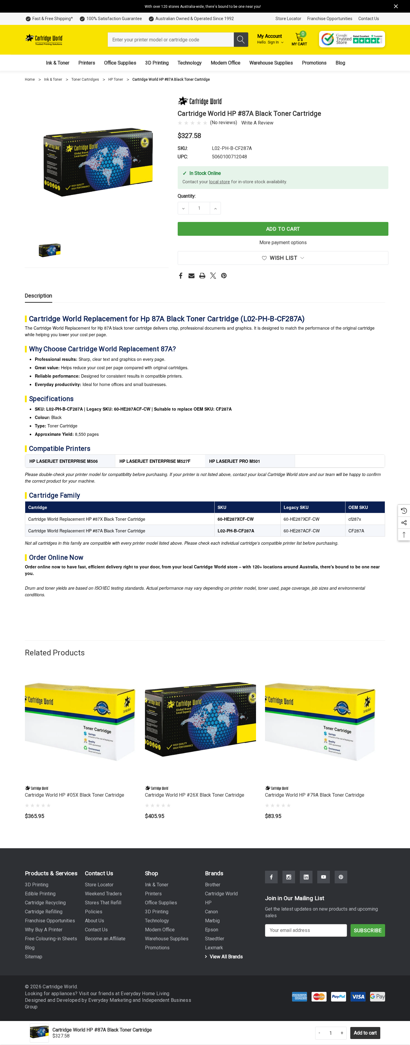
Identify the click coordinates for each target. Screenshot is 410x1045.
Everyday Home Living (145, 993)
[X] (213, 275)
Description (38, 295)
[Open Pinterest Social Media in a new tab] (341, 877)
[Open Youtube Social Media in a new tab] (323, 877)
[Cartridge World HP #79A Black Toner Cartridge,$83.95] (320, 725)
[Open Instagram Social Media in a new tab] (288, 877)
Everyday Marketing (110, 1000)
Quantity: (187, 196)
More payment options (283, 242)
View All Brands (226, 957)
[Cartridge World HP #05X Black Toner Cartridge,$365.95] (80, 725)
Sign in (274, 42)
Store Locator (288, 18)
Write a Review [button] (257, 123)
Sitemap (33, 957)
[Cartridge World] (200, 100)
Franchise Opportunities (329, 18)
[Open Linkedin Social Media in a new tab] (306, 877)
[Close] (396, 6)
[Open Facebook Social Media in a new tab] (271, 877)
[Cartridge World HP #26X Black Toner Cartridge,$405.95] (200, 725)
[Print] (202, 275)
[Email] (191, 275)
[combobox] (171, 39)
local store (219, 181)
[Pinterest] (224, 275)
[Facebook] (181, 275)
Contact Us (368, 18)
